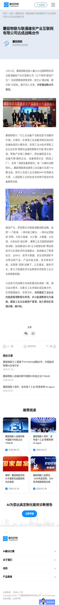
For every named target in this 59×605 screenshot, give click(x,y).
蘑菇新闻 (19, 13)
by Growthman (48, 595)
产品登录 (7, 576)
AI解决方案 (8, 551)
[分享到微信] (26, 333)
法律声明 (17, 599)
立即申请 (29, 513)
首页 (5, 13)
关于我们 (7, 560)
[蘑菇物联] (11, 4)
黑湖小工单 (18, 592)
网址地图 (7, 599)
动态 (11, 13)
